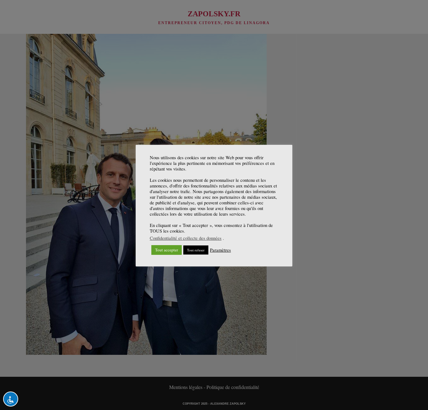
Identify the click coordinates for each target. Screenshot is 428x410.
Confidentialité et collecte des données (186, 238)
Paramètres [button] (220, 250)
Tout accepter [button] (166, 250)
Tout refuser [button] (196, 250)
